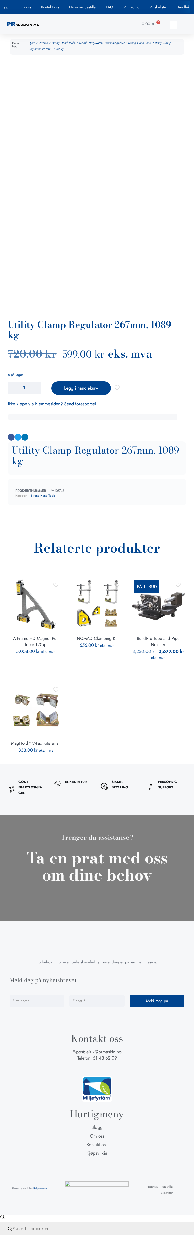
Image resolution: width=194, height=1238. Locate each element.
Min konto (131, 7)
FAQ (109, 7)
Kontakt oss (50, 7)
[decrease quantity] (13, 388)
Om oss (25, 7)
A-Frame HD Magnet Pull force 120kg (35, 641)
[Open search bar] (2, 1217)
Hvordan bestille (82, 7)
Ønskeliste (158, 7)
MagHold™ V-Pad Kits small (35, 743)
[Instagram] (97, 1068)
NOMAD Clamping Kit (97, 638)
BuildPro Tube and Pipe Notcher (158, 641)
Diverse (43, 43)
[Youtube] (106, 1068)
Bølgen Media (40, 1188)
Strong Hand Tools (139, 43)
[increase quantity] (35, 388)
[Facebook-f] (87, 1068)
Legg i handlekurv (81, 388)
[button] (173, 25)
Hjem (32, 43)
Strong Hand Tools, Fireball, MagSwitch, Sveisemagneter (88, 43)
